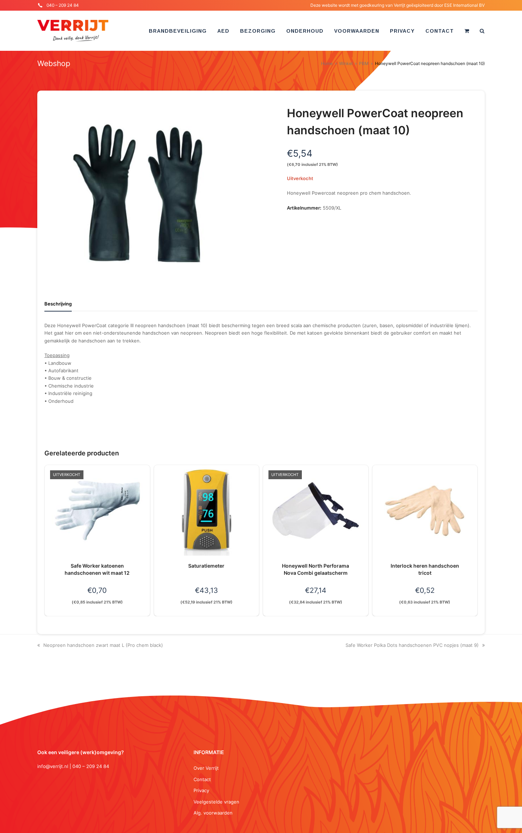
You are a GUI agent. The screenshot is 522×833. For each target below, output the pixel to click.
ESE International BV (464, 5)
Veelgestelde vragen (216, 802)
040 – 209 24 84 (63, 5)
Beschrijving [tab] (58, 304)
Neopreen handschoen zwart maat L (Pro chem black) (103, 645)
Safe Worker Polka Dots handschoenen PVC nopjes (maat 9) (412, 645)
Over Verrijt (206, 768)
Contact (202, 779)
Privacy (201, 790)
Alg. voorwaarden (213, 813)
